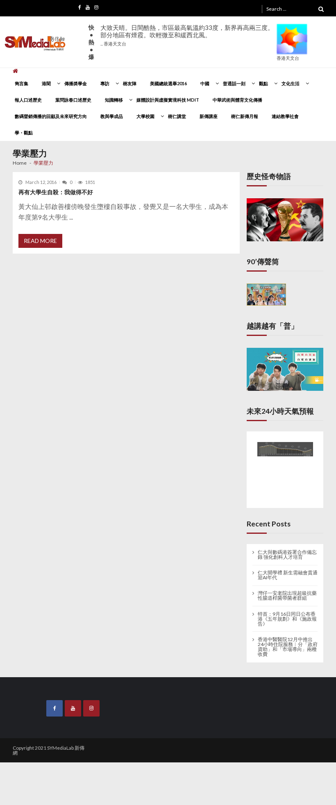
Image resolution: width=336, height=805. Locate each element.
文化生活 (291, 83)
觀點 (263, 83)
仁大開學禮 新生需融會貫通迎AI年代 (288, 573)
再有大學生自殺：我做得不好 (55, 191)
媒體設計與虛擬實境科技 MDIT (167, 99)
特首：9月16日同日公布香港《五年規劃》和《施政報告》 (287, 616)
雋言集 (21, 83)
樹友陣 (129, 83)
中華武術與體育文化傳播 (237, 99)
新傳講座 (209, 116)
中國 (204, 83)
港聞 (46, 83)
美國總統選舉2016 (168, 83)
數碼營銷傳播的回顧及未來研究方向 (51, 116)
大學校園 (145, 116)
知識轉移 (114, 99)
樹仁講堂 (177, 116)
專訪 (104, 83)
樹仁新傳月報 (244, 116)
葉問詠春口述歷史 (73, 99)
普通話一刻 (234, 83)
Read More (40, 240)
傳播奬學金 (75, 83)
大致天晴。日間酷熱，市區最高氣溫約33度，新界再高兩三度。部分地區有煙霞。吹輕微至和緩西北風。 (187, 35)
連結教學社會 (285, 116)
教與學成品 (111, 116)
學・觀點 (24, 132)
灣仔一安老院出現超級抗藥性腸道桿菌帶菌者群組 (287, 593)
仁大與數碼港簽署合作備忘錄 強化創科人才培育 (287, 552)
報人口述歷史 (28, 99)
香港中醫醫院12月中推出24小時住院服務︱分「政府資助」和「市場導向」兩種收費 (288, 644)
